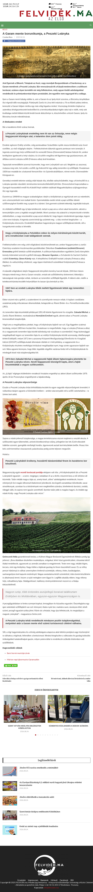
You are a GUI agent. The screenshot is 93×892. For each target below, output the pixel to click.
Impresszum (33, 880)
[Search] (90, 25)
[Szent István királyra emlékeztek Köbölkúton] (24, 709)
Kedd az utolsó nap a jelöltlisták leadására (38, 826)
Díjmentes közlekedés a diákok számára (68, 726)
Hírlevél (54, 880)
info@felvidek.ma (51, 888)
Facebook (64, 880)
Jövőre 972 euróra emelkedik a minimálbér (38, 768)
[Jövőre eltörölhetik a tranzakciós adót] (10, 800)
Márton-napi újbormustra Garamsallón (23, 659)
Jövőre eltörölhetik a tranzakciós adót (36, 797)
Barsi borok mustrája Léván (18, 653)
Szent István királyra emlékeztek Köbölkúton (39, 812)
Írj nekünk (21, 880)
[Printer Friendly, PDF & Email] (11, 665)
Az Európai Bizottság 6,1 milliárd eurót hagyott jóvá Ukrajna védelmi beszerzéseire (50, 783)
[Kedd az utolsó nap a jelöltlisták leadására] (10, 830)
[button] (7, 717)
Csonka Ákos (7, 37)
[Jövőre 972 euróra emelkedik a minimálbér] (10, 771)
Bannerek (44, 880)
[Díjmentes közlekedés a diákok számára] (68, 709)
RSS (72, 880)
